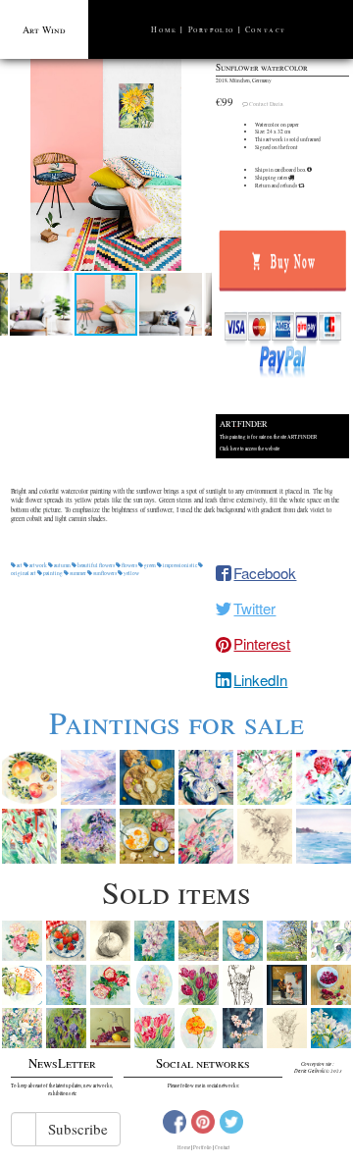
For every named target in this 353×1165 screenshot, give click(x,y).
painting (53, 573)
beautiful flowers (96, 565)
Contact (265, 29)
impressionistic (180, 565)
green (150, 565)
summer (78, 573)
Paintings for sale (176, 722)
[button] (106, 165)
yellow (131, 573)
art (20, 565)
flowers (129, 565)
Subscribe (78, 1129)
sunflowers (105, 573)
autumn (62, 565)
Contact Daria (266, 104)
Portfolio (211, 29)
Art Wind (44, 29)
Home (163, 29)
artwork (38, 565)
